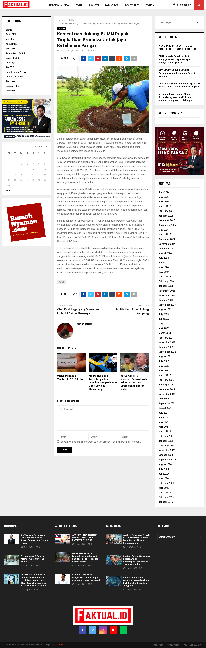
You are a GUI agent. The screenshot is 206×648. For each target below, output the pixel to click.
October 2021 (166, 398)
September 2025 (167, 225)
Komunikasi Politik (15, 53)
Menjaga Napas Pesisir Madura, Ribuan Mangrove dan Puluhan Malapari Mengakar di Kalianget (176, 97)
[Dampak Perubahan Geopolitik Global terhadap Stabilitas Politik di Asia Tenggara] (114, 581)
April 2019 (164, 488)
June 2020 (164, 473)
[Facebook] (174, 5)
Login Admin (195, 645)
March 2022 (165, 375)
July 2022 (164, 361)
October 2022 (166, 347)
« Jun (8, 190)
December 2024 (167, 239)
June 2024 (164, 262)
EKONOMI (61, 28)
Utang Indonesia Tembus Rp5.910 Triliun (70, 377)
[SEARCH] (196, 22)
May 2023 (164, 323)
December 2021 (167, 389)
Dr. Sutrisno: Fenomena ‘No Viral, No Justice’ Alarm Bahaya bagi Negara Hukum (35, 539)
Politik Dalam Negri (16, 72)
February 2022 (166, 380)
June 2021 (164, 417)
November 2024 (167, 244)
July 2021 (164, 413)
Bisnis (9, 29)
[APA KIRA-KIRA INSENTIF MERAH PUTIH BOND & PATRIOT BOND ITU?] (62, 539)
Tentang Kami (157, 645)
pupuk (61, 282)
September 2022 (167, 351)
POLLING (149, 5)
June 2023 (164, 319)
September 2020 (167, 459)
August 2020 (165, 464)
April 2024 (164, 272)
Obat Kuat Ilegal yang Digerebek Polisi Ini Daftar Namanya (78, 311)
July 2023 (164, 314)
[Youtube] (186, 5)
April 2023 (164, 328)
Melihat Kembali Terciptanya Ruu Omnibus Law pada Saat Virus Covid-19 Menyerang (103, 382)
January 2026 (166, 215)
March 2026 (165, 206)
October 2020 (166, 455)
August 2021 (165, 408)
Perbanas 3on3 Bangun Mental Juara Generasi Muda (33, 559)
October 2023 (166, 300)
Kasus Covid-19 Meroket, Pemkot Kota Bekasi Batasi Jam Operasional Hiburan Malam (133, 382)
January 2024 (166, 286)
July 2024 (164, 258)
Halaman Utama (59, 5)
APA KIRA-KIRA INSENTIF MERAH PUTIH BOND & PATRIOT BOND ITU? (84, 538)
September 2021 (167, 403)
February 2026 (166, 211)
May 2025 (164, 229)
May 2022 (164, 366)
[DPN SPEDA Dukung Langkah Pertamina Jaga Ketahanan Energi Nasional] (62, 579)
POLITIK (79, 5)
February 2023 (166, 337)
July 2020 (164, 469)
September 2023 (167, 305)
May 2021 (164, 422)
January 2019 (166, 502)
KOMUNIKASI (12, 48)
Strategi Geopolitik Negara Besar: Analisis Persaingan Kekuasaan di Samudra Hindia (136, 560)
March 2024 (165, 276)
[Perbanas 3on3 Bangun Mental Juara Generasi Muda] (11, 560)
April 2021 (164, 427)
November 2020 (167, 450)
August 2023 (165, 309)
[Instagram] (182, 5)
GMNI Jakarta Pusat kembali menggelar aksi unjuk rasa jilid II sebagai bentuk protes (176, 59)
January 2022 (166, 384)
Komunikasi (112, 5)
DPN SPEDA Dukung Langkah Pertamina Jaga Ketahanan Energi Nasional (177, 73)
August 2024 (165, 253)
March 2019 (165, 492)
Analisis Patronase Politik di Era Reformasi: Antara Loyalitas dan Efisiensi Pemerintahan (136, 539)
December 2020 (167, 445)
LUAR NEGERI (12, 58)
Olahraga (10, 62)
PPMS (184, 645)
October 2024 (166, 248)
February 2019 (166, 497)
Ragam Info (132, 5)
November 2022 (167, 342)
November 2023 (167, 295)
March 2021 (165, 431)
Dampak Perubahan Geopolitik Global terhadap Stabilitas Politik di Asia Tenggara (137, 581)
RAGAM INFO (12, 86)
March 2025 (165, 234)
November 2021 (167, 394)
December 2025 (167, 220)
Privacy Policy (173, 645)
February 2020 (166, 483)
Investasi (10, 39)
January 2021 (166, 441)
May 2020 (164, 478)
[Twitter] (178, 5)
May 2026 (164, 197)
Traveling (11, 90)
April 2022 (164, 370)
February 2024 (166, 281)
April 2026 (164, 201)
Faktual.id (58, 645)
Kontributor (64, 51)
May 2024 (164, 267)
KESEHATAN (12, 44)
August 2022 (165, 356)
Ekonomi (94, 5)
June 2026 (164, 192)
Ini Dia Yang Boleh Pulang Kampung (132, 311)
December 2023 (167, 291)
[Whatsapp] (190, 5)
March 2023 (165, 333)
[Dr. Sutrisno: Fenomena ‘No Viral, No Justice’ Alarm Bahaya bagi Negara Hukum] (11, 539)
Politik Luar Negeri (15, 76)
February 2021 (166, 436)
